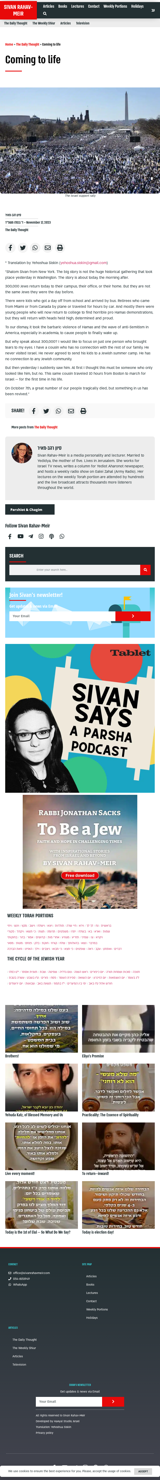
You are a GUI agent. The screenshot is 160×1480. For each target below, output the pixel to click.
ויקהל (20, 931)
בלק (36, 943)
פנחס (28, 943)
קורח (54, 943)
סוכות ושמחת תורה (118, 972)
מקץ (24, 926)
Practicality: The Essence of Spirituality (110, 1115)
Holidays (137, 6)
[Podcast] (51, 536)
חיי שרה (71, 926)
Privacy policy (44, 1433)
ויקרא (99, 937)
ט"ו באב (93, 983)
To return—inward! (95, 1173)
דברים (118, 949)
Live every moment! (20, 1173)
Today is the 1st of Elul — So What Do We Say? (37, 1232)
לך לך (89, 926)
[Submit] (133, 616)
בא (90, 931)
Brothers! (12, 1056)
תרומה (51, 931)
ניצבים (46, 949)
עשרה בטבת (16, 978)
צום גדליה (66, 972)
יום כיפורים (97, 972)
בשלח (82, 931)
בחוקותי (12, 937)
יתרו (73, 931)
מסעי (10, 943)
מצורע (65, 937)
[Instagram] (41, 536)
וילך (37, 949)
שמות (106, 931)
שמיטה (52, 972)
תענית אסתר (29, 972)
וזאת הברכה (14, 949)
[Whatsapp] (62, 536)
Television (82, 23)
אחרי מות (53, 937)
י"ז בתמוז (59, 983)
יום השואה (84, 978)
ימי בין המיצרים (76, 983)
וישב (32, 926)
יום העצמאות (117, 978)
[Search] (145, 570)
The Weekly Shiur (43, 23)
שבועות (30, 983)
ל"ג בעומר (133, 978)
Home (9, 44)
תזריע (75, 937)
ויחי (9, 926)
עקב (98, 949)
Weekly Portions (115, 6)
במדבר (93, 943)
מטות (19, 943)
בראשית (106, 926)
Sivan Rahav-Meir (18, 10)
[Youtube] (20, 536)
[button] (45, 13)
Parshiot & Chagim (26, 509)
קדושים (40, 937)
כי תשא (31, 931)
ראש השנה (81, 972)
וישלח (41, 926)
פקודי (10, 931)
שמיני (84, 937)
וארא (97, 931)
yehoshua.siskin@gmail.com (83, 263)
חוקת (45, 943)
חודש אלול (105, 983)
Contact (93, 6)
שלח (62, 943)
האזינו (28, 949)
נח (97, 926)
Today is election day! (98, 1232)
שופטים (80, 949)
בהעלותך (73, 943)
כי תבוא (57, 949)
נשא (83, 943)
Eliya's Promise (93, 1056)
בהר (22, 937)
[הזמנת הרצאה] (80, 718)
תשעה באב (44, 983)
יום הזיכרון (100, 978)
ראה (90, 949)
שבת (43, 972)
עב (153, 10)
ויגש (16, 926)
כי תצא (68, 949)
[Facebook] (9, 536)
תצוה (41, 931)
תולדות (59, 926)
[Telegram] (30, 536)
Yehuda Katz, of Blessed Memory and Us (34, 1115)
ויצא (49, 926)
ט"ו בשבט (33, 978)
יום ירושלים (16, 983)
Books (62, 6)
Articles (48, 6)
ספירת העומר (67, 978)
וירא (81, 926)
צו (92, 937)
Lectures (77, 6)
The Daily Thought (15, 23)
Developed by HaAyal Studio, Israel (58, 1421)
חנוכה (136, 972)
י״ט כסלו (14, 972)
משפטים (63, 931)
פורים (44, 978)
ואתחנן (107, 949)
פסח (53, 978)
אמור (30, 937)
